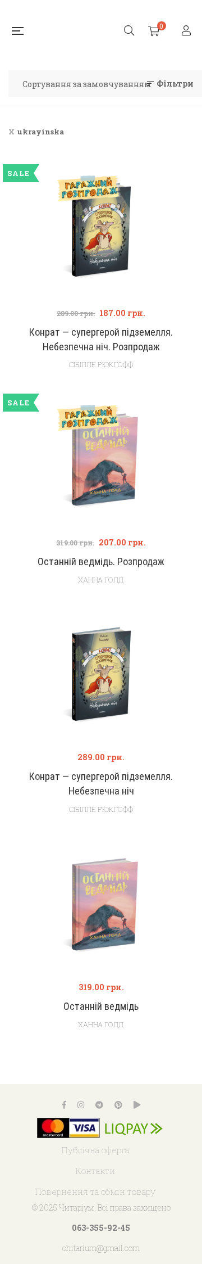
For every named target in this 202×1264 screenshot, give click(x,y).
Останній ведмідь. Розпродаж (101, 561)
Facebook (64, 1105)
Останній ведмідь (101, 1006)
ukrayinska (40, 132)
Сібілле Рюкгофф (101, 364)
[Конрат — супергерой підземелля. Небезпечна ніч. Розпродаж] (101, 232)
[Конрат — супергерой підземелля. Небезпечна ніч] (101, 676)
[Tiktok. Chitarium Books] (137, 1105)
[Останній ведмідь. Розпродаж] (101, 461)
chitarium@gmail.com (101, 1248)
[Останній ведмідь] (101, 906)
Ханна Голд (101, 580)
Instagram (80, 1105)
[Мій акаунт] (188, 31)
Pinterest (118, 1105)
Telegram (99, 1105)
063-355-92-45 (101, 1227)
